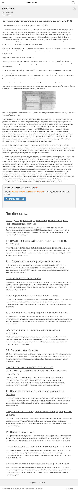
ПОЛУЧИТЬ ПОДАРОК (15, 199)
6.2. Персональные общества (22, 350)
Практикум (69, 488)
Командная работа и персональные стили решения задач (38, 463)
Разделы (42, 482)
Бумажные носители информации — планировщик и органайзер (23, 488)
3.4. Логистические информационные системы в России (37, 312)
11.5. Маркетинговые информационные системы (33, 261)
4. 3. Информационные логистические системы (32, 295)
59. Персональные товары (20, 431)
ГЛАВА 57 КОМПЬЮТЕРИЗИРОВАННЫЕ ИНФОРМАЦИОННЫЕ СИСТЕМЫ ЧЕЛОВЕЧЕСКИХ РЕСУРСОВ (36, 370)
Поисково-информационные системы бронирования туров (38, 446)
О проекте (33, 482)
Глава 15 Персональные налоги (23, 278)
